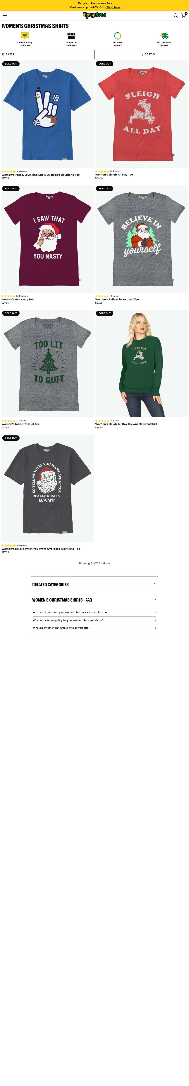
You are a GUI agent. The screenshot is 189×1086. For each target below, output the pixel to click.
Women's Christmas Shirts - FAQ (62, 599)
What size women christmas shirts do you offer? (61, 627)
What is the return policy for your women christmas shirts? (68, 620)
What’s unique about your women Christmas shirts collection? (70, 612)
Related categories (50, 584)
